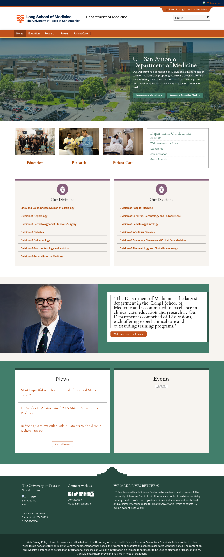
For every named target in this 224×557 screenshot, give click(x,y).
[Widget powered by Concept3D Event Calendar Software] (161, 386)
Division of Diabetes (32, 232)
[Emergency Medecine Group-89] (35, 141)
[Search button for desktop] (208, 16)
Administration (158, 154)
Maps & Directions (78, 503)
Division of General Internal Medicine (42, 256)
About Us (155, 138)
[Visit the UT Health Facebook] (70, 494)
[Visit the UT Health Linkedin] (81, 494)
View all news (62, 444)
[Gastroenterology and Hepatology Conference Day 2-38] (79, 141)
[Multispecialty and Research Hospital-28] (123, 141)
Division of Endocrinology (35, 240)
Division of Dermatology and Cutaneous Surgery (48, 224)
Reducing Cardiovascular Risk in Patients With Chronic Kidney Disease (61, 428)
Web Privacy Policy (37, 542)
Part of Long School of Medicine (188, 9)
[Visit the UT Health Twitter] (75, 494)
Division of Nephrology (34, 216)
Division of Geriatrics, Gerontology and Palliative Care (150, 216)
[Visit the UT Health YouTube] (86, 494)
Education (35, 162)
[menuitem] (177, 138)
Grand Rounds (158, 159)
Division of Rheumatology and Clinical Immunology (149, 248)
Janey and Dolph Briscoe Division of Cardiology (47, 208)
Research (79, 162)
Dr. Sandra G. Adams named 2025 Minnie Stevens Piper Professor (60, 410)
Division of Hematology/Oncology (139, 224)
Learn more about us (148, 95)
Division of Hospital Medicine (136, 208)
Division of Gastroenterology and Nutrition (45, 248)
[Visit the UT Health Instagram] (91, 494)
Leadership (156, 148)
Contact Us (74, 499)
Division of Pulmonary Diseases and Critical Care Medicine (153, 240)
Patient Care (123, 162)
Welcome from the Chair (184, 95)
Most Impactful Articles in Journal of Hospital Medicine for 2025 (61, 393)
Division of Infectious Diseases (137, 232)
